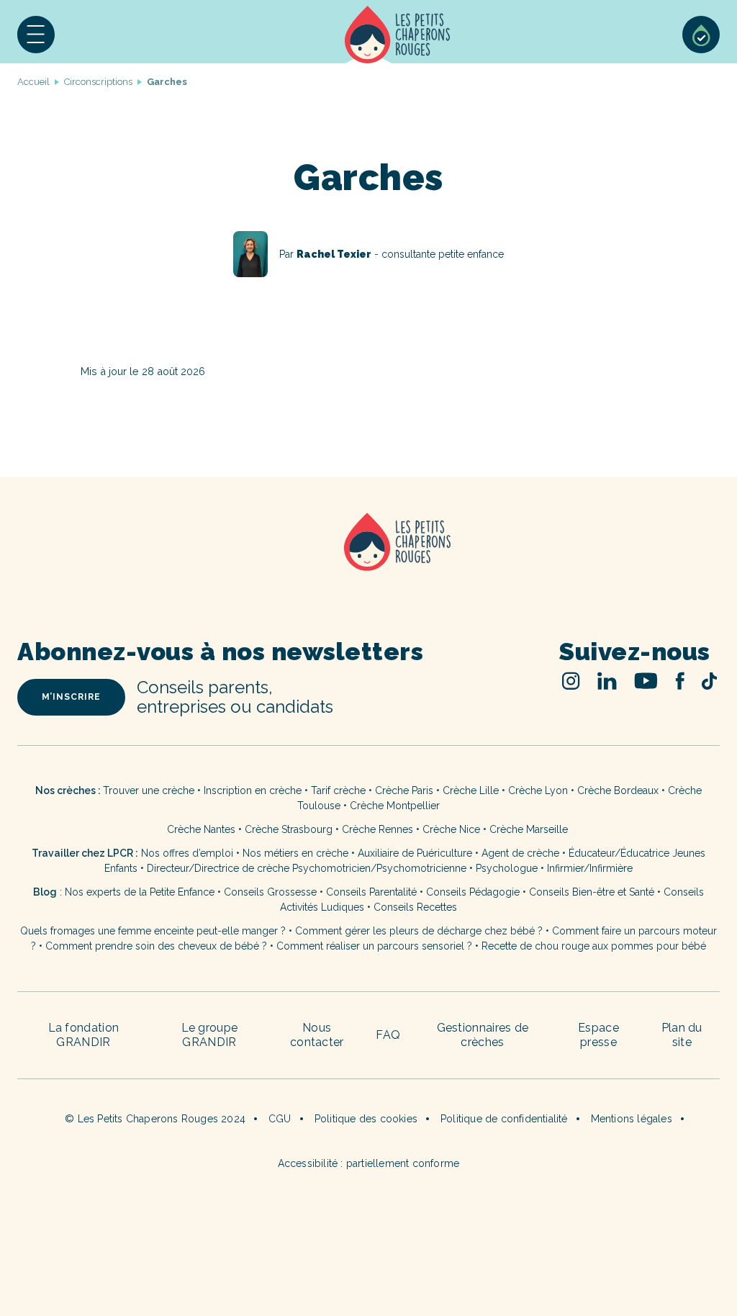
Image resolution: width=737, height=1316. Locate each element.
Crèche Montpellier (395, 805)
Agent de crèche (520, 853)
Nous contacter (317, 1035)
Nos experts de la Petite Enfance (139, 892)
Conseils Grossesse (270, 892)
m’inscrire (71, 697)
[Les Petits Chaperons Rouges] (368, 560)
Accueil (397, 34)
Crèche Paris (404, 790)
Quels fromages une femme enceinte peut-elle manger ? (153, 931)
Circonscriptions (98, 81)
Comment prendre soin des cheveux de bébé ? (156, 946)
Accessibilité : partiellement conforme (369, 1163)
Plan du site (681, 1035)
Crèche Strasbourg (289, 829)
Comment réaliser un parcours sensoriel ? (374, 946)
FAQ (388, 1035)
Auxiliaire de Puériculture (415, 853)
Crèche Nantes (201, 829)
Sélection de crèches (701, 34)
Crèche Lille (471, 790)
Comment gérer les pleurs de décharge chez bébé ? (420, 931)
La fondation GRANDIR (83, 1035)
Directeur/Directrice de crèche (219, 868)
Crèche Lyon (538, 790)
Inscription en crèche (253, 790)
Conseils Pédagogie (473, 892)
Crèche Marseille (530, 829)
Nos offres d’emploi (187, 853)
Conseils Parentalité (371, 892)
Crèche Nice (451, 829)
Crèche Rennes (377, 829)
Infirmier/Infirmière (590, 868)
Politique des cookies (366, 1119)
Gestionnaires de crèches (483, 1035)
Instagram (571, 681)
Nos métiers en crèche (295, 853)
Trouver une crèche (148, 790)
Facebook (679, 681)
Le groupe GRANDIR (209, 1035)
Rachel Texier (368, 254)
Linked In (607, 681)
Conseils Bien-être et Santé (591, 892)
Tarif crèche (338, 790)
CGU (279, 1119)
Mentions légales (631, 1119)
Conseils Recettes (415, 907)
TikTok (709, 681)
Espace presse (598, 1035)
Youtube (646, 680)
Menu (36, 34)
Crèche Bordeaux (618, 790)
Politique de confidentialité (504, 1119)
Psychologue (507, 868)
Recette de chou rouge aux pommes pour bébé (593, 946)
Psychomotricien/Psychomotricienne (379, 868)
